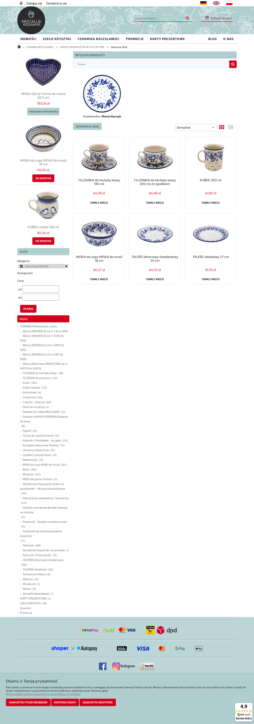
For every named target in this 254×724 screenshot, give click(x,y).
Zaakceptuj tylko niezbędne (28, 702)
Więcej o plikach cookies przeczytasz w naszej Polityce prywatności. (43, 694)
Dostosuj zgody (65, 702)
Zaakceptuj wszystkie (98, 702)
